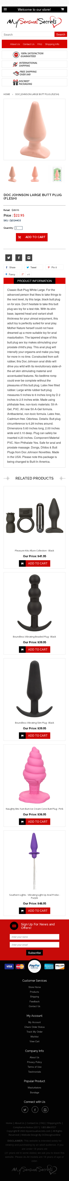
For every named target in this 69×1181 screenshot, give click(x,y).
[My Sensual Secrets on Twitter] (8, 258)
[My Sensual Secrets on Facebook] (18, 258)
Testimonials (34, 1071)
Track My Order (34, 1031)
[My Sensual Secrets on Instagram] (28, 258)
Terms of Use (34, 1066)
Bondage (34, 1092)
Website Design (29, 1134)
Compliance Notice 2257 (26, 1127)
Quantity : (9, 227)
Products (34, 991)
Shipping (34, 996)
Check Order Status (34, 1027)
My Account (34, 1022)
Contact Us (28, 44)
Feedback (35, 1001)
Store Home (34, 987)
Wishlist (34, 1036)
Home (7, 94)
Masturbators (34, 1087)
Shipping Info (52, 44)
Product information (34, 281)
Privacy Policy (34, 1062)
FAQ (40, 44)
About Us (15, 44)
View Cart (34, 1041)
